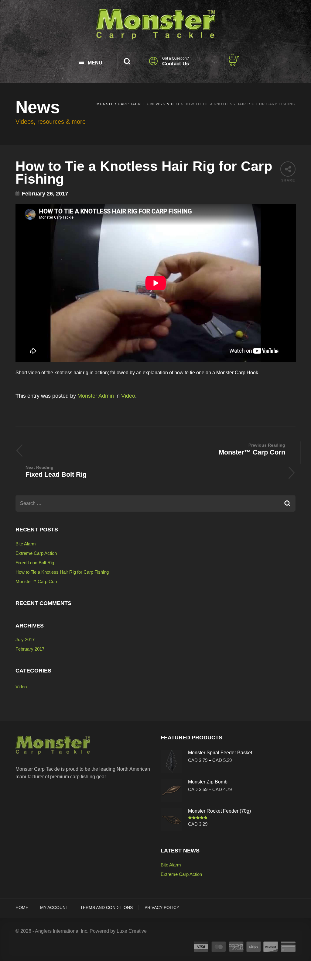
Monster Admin (95, 396)
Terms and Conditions (106, 907)
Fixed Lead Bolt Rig (34, 562)
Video (128, 396)
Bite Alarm (25, 543)
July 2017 (25, 639)
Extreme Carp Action (36, 553)
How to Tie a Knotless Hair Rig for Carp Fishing (62, 572)
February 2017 (29, 649)
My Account (54, 907)
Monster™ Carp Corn (36, 581)
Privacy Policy (162, 907)
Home (21, 907)
